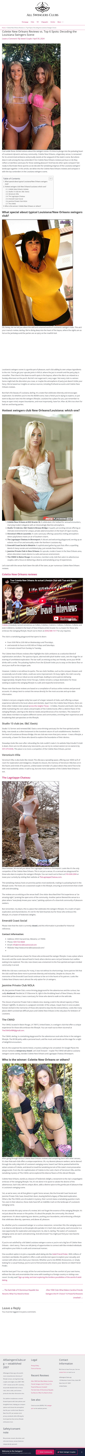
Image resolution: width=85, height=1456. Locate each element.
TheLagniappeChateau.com (51, 877)
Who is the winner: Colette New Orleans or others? (23, 206)
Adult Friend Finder (60, 1254)
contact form (62, 1372)
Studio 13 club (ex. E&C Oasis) (18, 192)
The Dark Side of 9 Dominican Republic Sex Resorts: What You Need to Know (20, 1290)
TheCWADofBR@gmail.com (13, 1030)
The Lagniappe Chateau (16, 196)
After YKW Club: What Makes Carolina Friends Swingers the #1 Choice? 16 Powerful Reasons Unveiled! (64, 1290)
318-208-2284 (71, 874)
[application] (62, 22)
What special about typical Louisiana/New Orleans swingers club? (26, 182)
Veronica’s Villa (13, 194)
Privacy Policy (35, 1365)
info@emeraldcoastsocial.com (25, 945)
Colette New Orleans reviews (18, 189)
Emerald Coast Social (15, 199)
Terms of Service (36, 1368)
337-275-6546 (7, 749)
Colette (5, 625)
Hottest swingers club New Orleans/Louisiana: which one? (25, 186)
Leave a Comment (9, 38)
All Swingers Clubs (42, 15)
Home (4, 28)
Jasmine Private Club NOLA (17, 201)
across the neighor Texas (39, 706)
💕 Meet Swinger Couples (66, 1452)
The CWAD (12, 204)
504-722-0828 (19, 942)
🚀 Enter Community (45, 1452)
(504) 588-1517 (51, 631)
